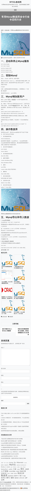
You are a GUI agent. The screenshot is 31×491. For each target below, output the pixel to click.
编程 (12, 478)
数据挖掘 (10, 475)
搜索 (2, 400)
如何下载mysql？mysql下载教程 (7, 329)
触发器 (17, 478)
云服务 (27, 469)
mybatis (6, 465)
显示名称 (3, 368)
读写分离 (21, 478)
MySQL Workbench (21, 465)
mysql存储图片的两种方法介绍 (9, 443)
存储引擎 (23, 471)
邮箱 (2, 375)
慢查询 (15, 473)
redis (18, 467)
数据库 (14, 99)
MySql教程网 (15, 2)
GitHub (11, 462)
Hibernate (20, 462)
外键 (17, 471)
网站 (2, 382)
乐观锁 (18, 469)
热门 (21, 476)
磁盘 (24, 475)
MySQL (12, 465)
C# (4, 462)
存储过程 (4, 473)
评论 (2, 347)
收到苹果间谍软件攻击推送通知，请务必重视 (12, 430)
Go (15, 462)
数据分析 (21, 473)
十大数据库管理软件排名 (7, 447)
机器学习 (16, 475)
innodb (25, 462)
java (2, 465)
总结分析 (4, 316)
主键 (14, 469)
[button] (15, 10)
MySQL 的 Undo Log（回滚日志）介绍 (11, 451)
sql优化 (10, 469)
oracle (8, 467)
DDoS (7, 462)
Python (14, 467)
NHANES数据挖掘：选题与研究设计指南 (11, 458)
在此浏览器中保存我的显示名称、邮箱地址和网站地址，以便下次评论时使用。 (15, 392)
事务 (22, 469)
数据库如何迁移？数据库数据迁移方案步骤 (12, 449)
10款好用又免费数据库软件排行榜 (10, 438)
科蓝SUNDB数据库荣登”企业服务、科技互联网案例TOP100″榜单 (23, 331)
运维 (2, 480)
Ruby (21, 467)
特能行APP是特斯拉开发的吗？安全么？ (11, 445)
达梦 (26, 478)
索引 (8, 478)
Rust (24, 467)
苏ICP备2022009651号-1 (13, 488)
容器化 (8, 473)
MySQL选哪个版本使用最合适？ (9, 441)
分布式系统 (12, 471)
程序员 (3, 478)
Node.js (3, 467)
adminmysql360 (8, 57)
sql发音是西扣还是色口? (7, 456)
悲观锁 (12, 473)
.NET (2, 462)
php (11, 467)
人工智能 (4, 471)
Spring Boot (4, 469)
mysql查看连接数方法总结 (8, 454)
